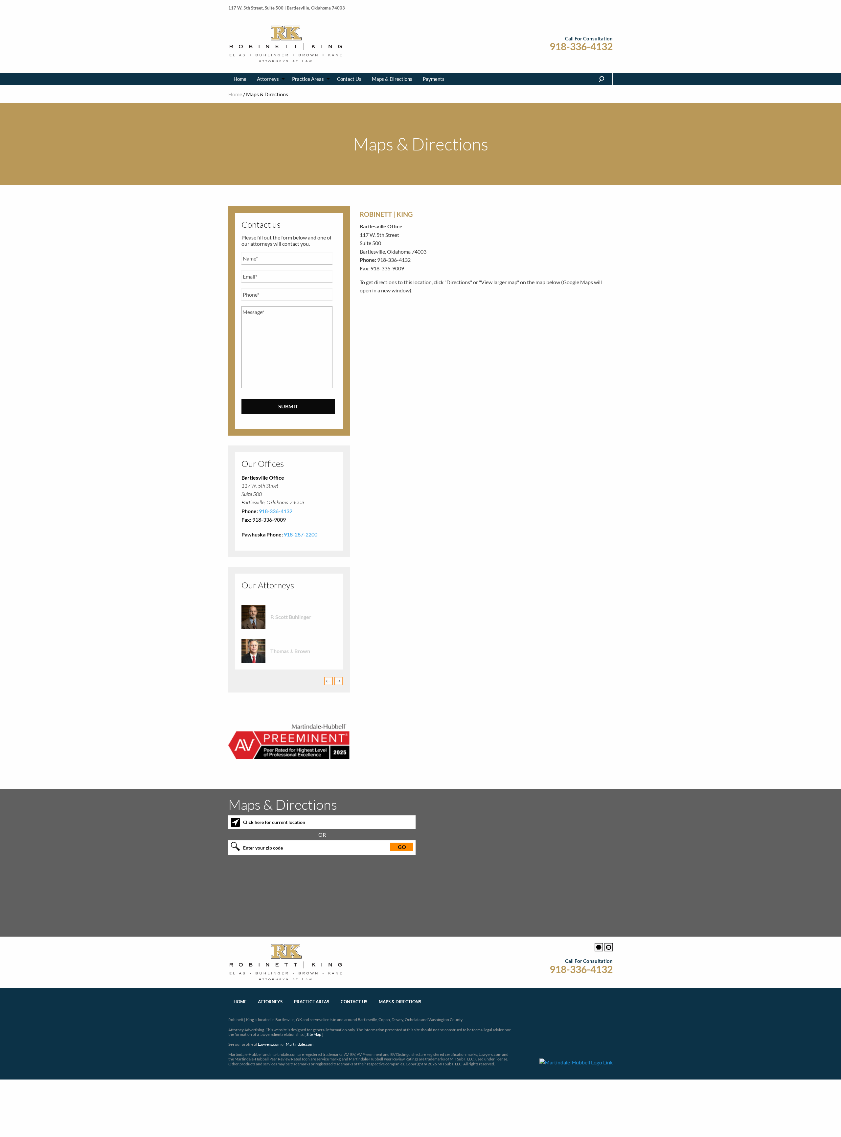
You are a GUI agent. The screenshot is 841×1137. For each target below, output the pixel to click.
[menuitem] (240, 79)
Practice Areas (308, 79)
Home (240, 79)
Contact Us (349, 79)
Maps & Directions (392, 79)
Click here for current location (274, 822)
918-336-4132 (581, 46)
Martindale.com (299, 1044)
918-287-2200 (300, 534)
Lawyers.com (269, 1044)
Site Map (314, 1034)
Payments (433, 79)
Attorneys (268, 79)
